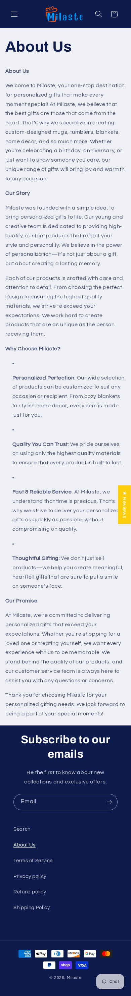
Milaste (74, 978)
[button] (14, 14)
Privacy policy (29, 876)
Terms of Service (33, 860)
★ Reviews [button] (124, 504)
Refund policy (29, 891)
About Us (24, 844)
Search (22, 829)
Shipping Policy (31, 907)
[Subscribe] (109, 802)
